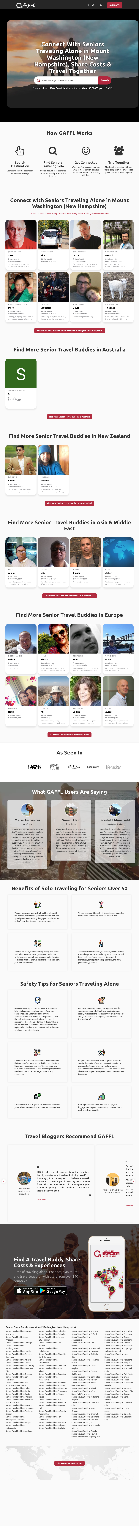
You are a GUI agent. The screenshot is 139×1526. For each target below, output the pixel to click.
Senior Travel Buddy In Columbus (53, 1331)
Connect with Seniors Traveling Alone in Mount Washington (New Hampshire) (69, 203)
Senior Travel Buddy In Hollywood (53, 1425)
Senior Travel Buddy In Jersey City (20, 1365)
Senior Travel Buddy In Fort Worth (119, 1374)
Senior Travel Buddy (48, 213)
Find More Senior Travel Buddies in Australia (70, 349)
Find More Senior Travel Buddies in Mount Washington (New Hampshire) (69, 330)
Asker (108, 573)
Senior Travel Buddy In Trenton (19, 1374)
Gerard (109, 255)
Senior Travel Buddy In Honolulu (52, 1402)
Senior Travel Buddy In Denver (18, 1363)
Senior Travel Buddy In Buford (84, 1334)
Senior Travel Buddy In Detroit (117, 1343)
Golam (76, 573)
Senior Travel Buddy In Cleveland (118, 1334)
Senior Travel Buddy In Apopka (84, 1431)
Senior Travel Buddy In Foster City (119, 1391)
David (76, 307)
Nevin (11, 712)
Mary (11, 307)
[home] (25, 5)
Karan (11, 480)
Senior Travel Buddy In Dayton (117, 1394)
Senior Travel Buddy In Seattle (18, 1351)
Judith (76, 712)
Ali (42, 712)
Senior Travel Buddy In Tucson (117, 1337)
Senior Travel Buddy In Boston (18, 1394)
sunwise (45, 480)
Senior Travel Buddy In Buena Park (86, 1348)
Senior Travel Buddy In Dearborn (118, 1340)
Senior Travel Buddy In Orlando (52, 1334)
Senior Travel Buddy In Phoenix (19, 1397)
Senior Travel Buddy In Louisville (118, 1365)
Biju (43, 255)
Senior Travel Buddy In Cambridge (86, 1377)
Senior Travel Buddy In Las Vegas (85, 1351)
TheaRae (110, 307)
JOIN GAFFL (114, 5)
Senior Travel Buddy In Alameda (85, 1331)
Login (102, 5)
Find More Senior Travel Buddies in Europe (69, 615)
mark (108, 659)
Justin (76, 255)
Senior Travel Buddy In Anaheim (52, 1428)
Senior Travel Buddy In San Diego (20, 1408)
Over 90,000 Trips (92, 88)
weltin (11, 659)
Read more (41, 1200)
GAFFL (34, 213)
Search (105, 80)
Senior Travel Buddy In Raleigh (84, 1380)
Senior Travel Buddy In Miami (84, 1388)
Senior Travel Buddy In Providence (53, 1391)
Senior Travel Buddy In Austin (18, 1391)
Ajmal (11, 573)
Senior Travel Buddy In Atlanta (18, 1360)
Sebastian (46, 307)
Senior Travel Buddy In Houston (19, 1405)
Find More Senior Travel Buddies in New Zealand (69, 436)
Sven (75, 659)
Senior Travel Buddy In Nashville (52, 1422)
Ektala (44, 659)
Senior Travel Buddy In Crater (117, 1377)
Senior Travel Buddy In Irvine (51, 1400)
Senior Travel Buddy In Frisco (117, 1380)
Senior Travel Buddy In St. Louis (52, 1385)
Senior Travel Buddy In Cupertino (52, 1374)
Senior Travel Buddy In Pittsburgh (53, 1388)
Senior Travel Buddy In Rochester (118, 1346)
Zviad (108, 712)
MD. (43, 573)
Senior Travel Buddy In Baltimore (52, 1383)
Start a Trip (91, 5)
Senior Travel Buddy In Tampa (18, 1422)
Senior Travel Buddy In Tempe (117, 1363)
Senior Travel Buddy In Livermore (52, 1365)
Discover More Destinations (69, 1463)
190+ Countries (58, 88)
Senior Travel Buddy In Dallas (18, 1388)
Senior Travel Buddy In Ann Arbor (118, 1331)
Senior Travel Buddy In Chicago (19, 1343)
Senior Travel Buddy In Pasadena (118, 1360)
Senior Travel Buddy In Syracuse (118, 1388)
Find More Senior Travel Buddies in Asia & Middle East (69, 525)
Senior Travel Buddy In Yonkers (19, 1431)
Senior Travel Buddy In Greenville (85, 1414)
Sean (11, 255)
